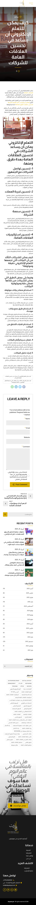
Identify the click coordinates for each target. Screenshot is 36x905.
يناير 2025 (30, 602)
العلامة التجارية (28, 717)
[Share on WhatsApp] (12, 386)
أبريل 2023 (30, 624)
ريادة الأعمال (16, 728)
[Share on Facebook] (24, 386)
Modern (29, 686)
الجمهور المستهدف (16, 708)
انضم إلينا (28, 853)
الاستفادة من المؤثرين (26, 703)
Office (22, 686)
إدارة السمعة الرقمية (27, 694)
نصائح (16, 17)
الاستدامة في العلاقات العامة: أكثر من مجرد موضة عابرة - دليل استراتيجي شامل (14, 575)
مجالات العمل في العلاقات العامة (24, 739)
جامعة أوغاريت (28, 871)
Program (15, 686)
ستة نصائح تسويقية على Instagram (23, 731)
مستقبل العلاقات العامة (16, 742)
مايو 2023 (30, 619)
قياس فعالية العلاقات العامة (25, 736)
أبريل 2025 (30, 588)
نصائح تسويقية (14, 745)
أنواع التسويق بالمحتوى (15, 689)
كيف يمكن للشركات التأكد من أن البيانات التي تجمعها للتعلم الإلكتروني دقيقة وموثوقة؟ (18, 381)
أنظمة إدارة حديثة (27, 689)
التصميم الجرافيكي (28, 708)
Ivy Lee (20, 683)
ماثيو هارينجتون (11, 736)
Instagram (28, 683)
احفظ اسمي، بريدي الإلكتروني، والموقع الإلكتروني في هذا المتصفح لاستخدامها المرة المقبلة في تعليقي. (17, 475)
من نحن (28, 858)
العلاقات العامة (28, 93)
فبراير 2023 (30, 632)
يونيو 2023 (30, 615)
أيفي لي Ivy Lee (15, 691)
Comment (26, 447)
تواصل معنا (29, 856)
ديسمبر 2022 (29, 641)
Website (27, 437)
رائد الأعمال (7, 725)
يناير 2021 (30, 650)
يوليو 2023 (30, 610)
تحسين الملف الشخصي (13, 722)
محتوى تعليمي (28, 742)
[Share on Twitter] (20, 386)
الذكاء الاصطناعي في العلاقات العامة (23, 711)
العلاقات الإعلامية (27, 714)
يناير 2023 (30, 637)
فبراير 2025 (30, 597)
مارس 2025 (29, 593)
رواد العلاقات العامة (27, 728)
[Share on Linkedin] (16, 386)
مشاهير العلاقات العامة (26, 745)
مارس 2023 (29, 628)
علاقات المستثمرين (27, 733)
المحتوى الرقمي (18, 717)
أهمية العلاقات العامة (26, 691)
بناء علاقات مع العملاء (26, 722)
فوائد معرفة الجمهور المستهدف (12, 733)
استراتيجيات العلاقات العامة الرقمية (23, 697)
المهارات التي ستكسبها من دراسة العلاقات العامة (20, 719)
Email (28, 428)
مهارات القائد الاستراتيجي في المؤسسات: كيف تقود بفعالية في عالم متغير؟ (14, 544)
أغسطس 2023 (28, 606)
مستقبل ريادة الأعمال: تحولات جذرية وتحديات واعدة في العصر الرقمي (14, 555)
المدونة (28, 850)
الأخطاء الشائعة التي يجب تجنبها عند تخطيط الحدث (20, 700)
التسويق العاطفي (14, 703)
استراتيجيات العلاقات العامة (12, 694)
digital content (27, 680)
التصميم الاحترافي (17, 705)
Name (28, 419)
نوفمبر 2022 (29, 646)
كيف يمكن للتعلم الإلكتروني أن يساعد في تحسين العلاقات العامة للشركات (18, 377)
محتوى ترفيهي (9, 739)
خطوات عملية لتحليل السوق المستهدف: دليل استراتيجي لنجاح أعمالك (14, 534)
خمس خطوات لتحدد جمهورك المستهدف (22, 725)
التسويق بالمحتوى (28, 705)
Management (12, 683)
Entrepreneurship (13, 680)
